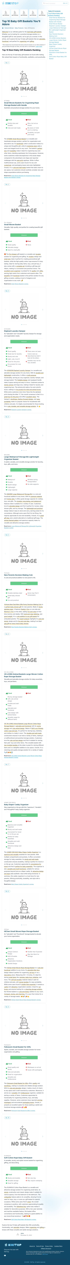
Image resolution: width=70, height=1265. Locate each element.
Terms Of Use (40, 1246)
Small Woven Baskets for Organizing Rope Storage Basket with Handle (57, 20)
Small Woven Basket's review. (19, 284)
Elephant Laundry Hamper (57, 26)
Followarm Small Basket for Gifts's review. (23, 1110)
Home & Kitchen (9, 28)
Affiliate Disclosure (46, 1248)
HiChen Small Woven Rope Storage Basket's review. (26, 1000)
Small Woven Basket (55, 24)
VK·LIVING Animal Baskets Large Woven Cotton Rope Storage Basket (57, 40)
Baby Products (19, 28)
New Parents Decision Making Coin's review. (24, 627)
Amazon (24, 113)
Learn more (39, 46)
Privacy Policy (49, 1246)
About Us (32, 1246)
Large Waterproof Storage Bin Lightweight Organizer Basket (57, 30)
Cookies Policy (58, 1246)
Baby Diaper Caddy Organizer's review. (22, 884)
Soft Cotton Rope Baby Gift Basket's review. (23, 1219)
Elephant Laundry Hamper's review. (21, 409)
